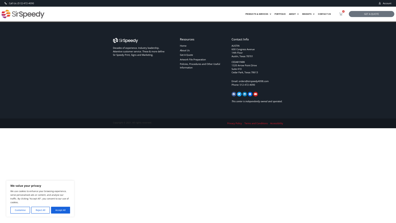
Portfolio (280, 14)
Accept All (60, 210)
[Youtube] (255, 94)
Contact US (324, 14)
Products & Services (256, 14)
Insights (307, 14)
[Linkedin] (244, 94)
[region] (40, 199)
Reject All (40, 210)
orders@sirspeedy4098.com (254, 81)
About (292, 14)
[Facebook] (234, 94)
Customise (20, 210)
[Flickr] (250, 94)
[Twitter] (239, 94)
